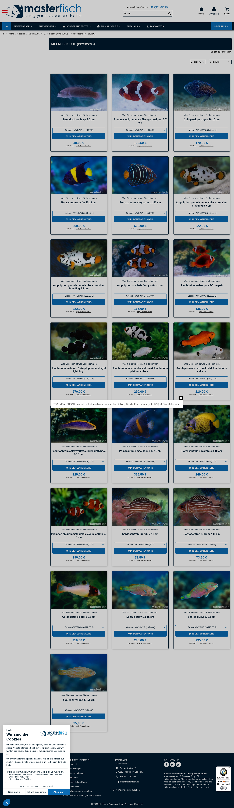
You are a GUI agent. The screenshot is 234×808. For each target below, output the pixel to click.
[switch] (223, 788)
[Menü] (229, 768)
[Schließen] (181, 398)
